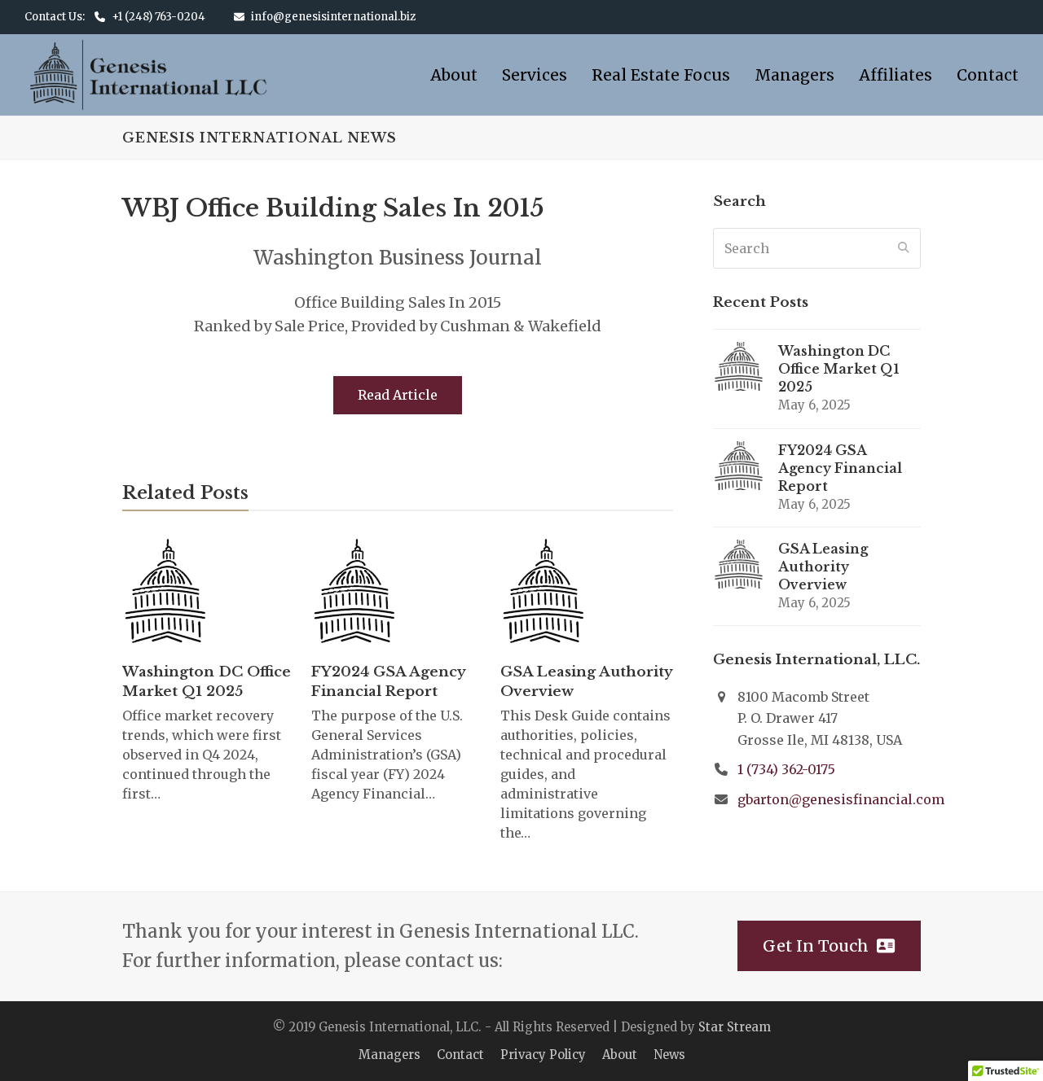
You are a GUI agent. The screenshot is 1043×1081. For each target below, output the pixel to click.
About (619, 1054)
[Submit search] (903, 248)
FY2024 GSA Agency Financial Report (388, 681)
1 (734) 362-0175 (786, 769)
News (669, 1054)
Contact (460, 1054)
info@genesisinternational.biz (333, 17)
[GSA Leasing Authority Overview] (544, 593)
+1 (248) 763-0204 (158, 17)
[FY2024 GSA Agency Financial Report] (355, 593)
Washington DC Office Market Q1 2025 (206, 681)
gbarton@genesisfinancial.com (840, 799)
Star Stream (734, 1027)
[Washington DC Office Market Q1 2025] (166, 593)
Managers (389, 1054)
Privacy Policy (543, 1054)
